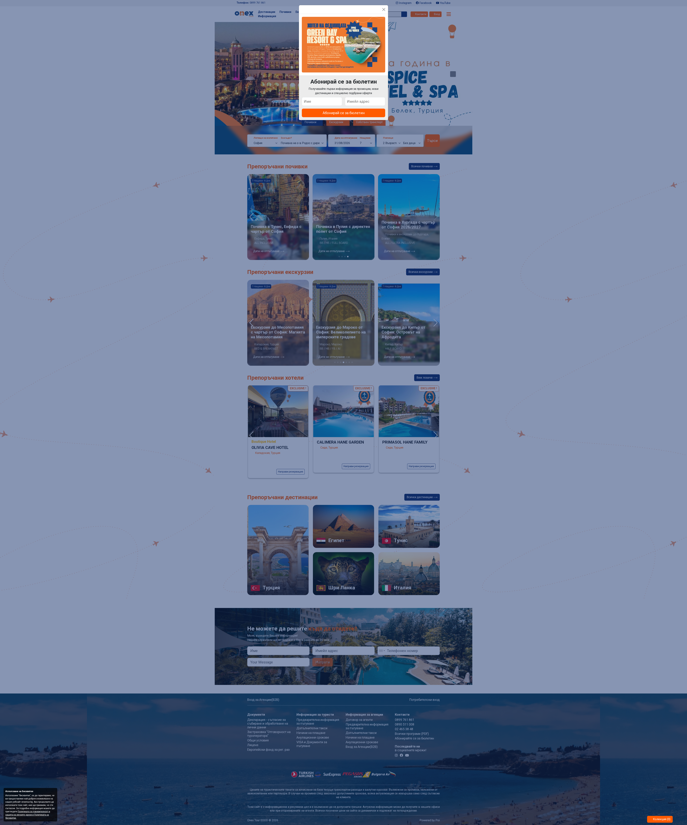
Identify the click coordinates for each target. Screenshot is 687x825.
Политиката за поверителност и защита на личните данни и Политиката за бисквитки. (27, 814)
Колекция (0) (661, 819)
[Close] (384, 9)
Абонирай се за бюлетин (344, 113)
